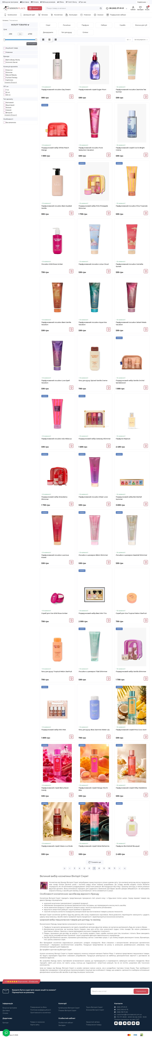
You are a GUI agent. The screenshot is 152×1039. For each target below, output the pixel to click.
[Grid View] (49, 40)
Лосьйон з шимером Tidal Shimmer (93, 671)
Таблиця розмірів (48, 2)
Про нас (83, 2)
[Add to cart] (71, 97)
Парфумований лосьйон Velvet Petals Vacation (131, 323)
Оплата (35, 2)
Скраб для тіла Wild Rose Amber (54, 613)
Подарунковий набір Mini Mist (53, 730)
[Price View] (56, 40)
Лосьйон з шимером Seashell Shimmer (131, 555)
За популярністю (140, 39)
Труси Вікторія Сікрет (94, 1007)
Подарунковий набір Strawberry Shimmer (54, 498)
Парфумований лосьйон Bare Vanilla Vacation (56, 323)
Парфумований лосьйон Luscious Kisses (55, 556)
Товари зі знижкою (37, 1022)
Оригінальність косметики (40, 1013)
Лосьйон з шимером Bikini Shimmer (93, 555)
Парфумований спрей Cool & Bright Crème (130, 149)
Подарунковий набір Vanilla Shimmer (131, 671)
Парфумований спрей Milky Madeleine (131, 788)
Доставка (25, 2)
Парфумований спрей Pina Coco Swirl (131, 730)
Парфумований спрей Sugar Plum (92, 90)
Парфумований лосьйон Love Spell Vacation (55, 382)
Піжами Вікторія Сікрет (67, 1010)
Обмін (61, 2)
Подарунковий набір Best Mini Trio (93, 613)
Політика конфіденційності (40, 1010)
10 (109, 868)
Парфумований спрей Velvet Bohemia (94, 846)
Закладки (62, 1025)
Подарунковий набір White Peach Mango (55, 149)
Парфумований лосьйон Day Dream (56, 90)
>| (124, 868)
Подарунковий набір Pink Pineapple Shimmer (93, 207)
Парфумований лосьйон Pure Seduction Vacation (91, 149)
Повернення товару (93, 1025)
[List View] (43, 40)
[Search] (100, 8)
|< (64, 868)
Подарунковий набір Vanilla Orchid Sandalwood (130, 382)
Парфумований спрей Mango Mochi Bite (93, 789)
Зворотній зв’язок (93, 1022)
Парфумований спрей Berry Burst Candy (55, 789)
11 (114, 868)
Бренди (5, 1023)
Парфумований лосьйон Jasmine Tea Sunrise (131, 91)
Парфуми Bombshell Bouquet (128, 846)
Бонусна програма (10, 2)
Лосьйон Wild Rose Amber (52, 264)
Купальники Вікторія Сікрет (69, 1008)
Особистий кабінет (65, 1023)
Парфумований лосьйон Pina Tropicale (131, 206)
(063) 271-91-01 (121, 1007)
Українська (141, 2)
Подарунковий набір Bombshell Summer (129, 498)
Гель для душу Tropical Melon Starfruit (56, 671)
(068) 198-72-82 (122, 1012)
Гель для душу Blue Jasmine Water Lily (94, 730)
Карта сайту (34, 1025)
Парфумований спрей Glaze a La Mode (57, 846)
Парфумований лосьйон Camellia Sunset (129, 265)
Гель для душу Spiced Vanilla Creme (93, 380)
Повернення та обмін (38, 1007)
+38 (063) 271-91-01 (116, 8)
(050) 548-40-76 (122, 1010)
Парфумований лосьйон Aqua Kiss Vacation (93, 323)
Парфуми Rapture (123, 439)
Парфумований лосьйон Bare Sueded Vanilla (56, 207)
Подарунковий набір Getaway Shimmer (95, 439)
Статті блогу (72, 2)
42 (128, 39)
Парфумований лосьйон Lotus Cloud (94, 264)
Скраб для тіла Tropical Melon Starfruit (131, 613)
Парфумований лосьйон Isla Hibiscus (56, 439)
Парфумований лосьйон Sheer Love (93, 497)
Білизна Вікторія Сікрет (95, 1010)
